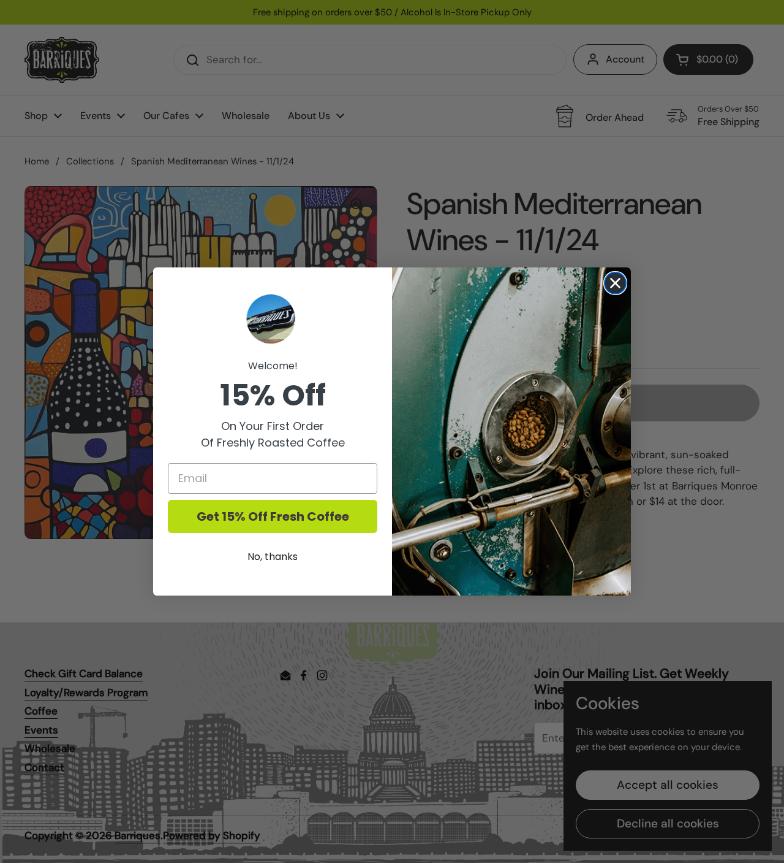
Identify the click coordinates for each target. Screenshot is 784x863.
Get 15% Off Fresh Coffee (273, 516)
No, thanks (272, 557)
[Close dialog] (615, 283)
